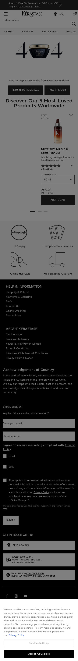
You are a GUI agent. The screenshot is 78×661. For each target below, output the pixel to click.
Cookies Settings (39, 643)
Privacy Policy (16, 635)
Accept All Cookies (39, 654)
